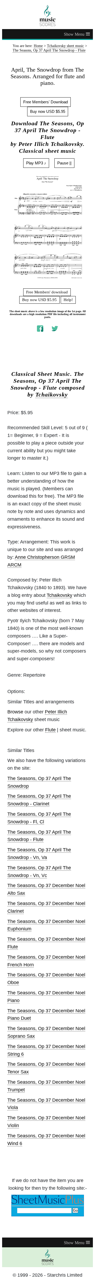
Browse (15, 711)
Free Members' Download (45, 102)
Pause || (64, 163)
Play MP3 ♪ (36, 163)
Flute (50, 729)
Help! (68, 300)
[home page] (47, 15)
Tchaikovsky (51, 394)
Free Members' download (47, 292)
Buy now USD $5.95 (47, 111)
